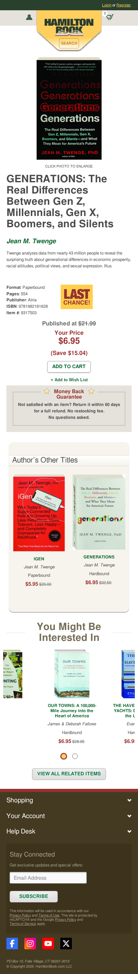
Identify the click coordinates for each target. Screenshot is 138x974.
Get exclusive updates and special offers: (46, 865)
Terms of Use (49, 915)
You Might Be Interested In (69, 632)
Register (123, 5)
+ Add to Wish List (69, 379)
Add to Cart (69, 366)
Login (106, 5)
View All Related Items (69, 773)
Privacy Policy (20, 915)
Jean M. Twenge (31, 241)
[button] (69, 43)
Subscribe (33, 896)
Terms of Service (23, 924)
